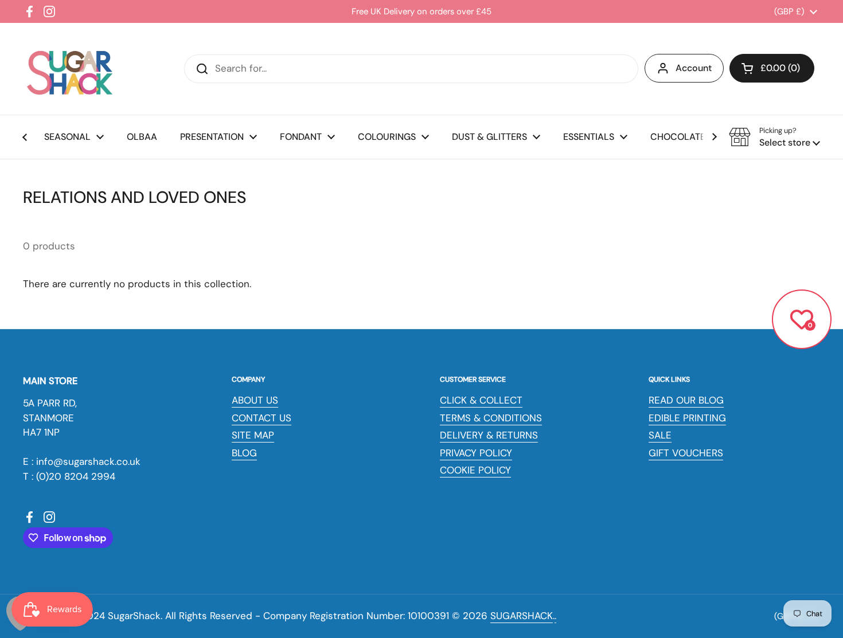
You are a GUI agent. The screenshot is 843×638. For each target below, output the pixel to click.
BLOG (244, 453)
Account (694, 68)
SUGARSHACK (521, 615)
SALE (660, 435)
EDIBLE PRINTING (687, 418)
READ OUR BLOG (686, 400)
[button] (771, 68)
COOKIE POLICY (475, 470)
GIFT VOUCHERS (686, 453)
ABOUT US (255, 400)
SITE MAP (253, 435)
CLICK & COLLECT (481, 400)
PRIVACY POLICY (476, 453)
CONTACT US (261, 418)
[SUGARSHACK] (69, 68)
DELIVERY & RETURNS (489, 435)
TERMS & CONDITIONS (491, 418)
